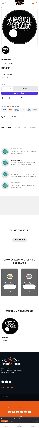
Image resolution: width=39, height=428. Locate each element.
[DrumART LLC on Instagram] (6, 382)
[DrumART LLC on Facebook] (2, 382)
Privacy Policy (34, 421)
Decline (12, 421)
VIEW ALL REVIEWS (8, 63)
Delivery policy (20, 127)
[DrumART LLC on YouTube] (10, 382)
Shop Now (9, 287)
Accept (4, 421)
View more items (19, 239)
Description (6, 127)
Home (3, 7)
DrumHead (7, 77)
